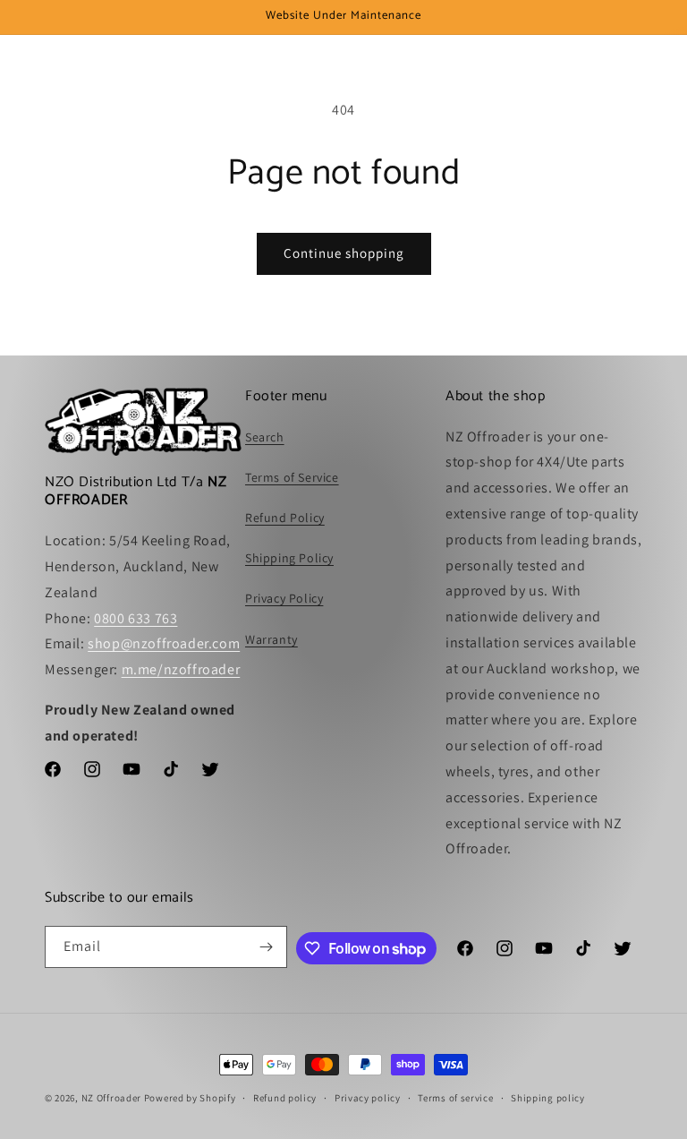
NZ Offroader (111, 1098)
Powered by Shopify (190, 1098)
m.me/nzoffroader (181, 669)
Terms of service (455, 1098)
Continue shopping (344, 252)
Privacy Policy (284, 598)
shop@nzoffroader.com (164, 643)
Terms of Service (292, 477)
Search (264, 437)
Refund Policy (285, 518)
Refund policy (285, 1098)
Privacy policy (368, 1098)
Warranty (271, 639)
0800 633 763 (135, 618)
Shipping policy (548, 1098)
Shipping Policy (289, 558)
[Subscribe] (266, 947)
